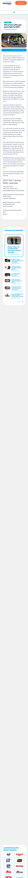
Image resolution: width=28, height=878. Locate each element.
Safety (18, 263)
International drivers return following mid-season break (16, 288)
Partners (18, 276)
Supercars (19, 283)
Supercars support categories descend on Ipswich (16, 281)
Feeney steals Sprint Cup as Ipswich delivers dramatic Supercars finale (17, 295)
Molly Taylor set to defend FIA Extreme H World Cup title (14, 249)
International (17, 254)
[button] (14, 12)
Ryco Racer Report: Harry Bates (16, 274)
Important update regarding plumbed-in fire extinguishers (17, 261)
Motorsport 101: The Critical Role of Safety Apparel (16, 268)
